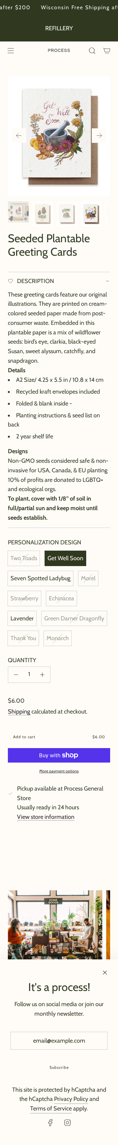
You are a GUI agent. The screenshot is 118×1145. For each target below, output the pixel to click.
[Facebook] (50, 1123)
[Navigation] (10, 51)
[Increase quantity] (42, 675)
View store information (45, 816)
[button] (19, 135)
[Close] (105, 972)
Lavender (22, 618)
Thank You (23, 638)
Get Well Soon (65, 558)
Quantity (22, 660)
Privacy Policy (71, 1099)
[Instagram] (67, 1123)
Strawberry (24, 598)
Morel (88, 578)
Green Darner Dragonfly (74, 618)
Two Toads (23, 558)
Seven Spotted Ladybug (40, 578)
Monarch (58, 638)
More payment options (59, 770)
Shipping (19, 711)
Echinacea (61, 598)
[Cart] (106, 51)
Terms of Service (51, 1108)
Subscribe (59, 1067)
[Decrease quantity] (16, 675)
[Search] (92, 51)
